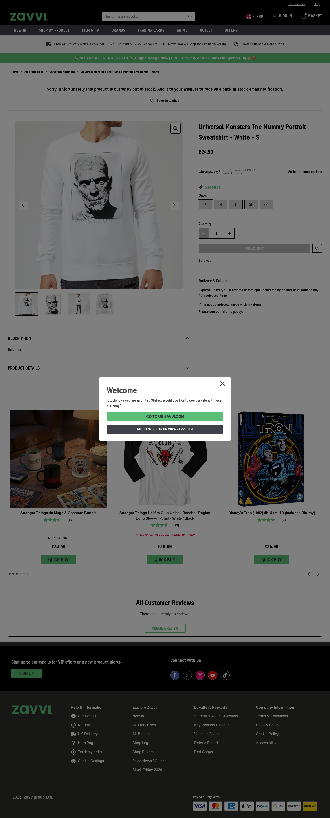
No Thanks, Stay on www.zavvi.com (165, 429)
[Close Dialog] (222, 383)
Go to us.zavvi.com (165, 417)
